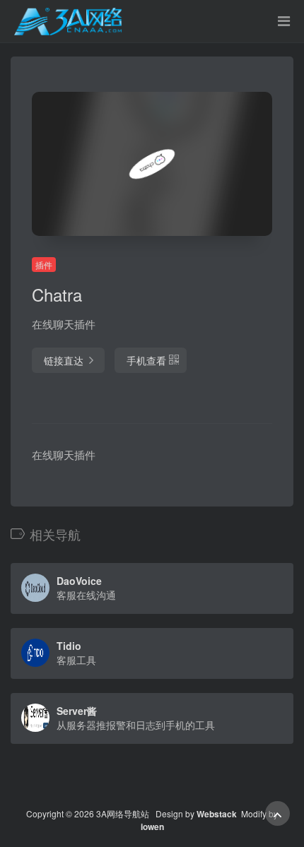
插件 (43, 265)
